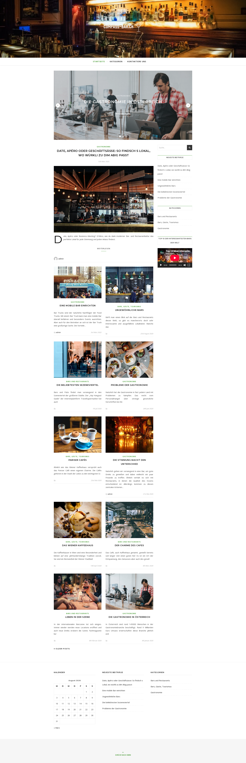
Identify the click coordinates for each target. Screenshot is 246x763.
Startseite (99, 61)
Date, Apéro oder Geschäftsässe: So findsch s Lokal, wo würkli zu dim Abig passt (174, 169)
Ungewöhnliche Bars (129, 310)
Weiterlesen (123, 114)
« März (57, 727)
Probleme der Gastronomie (129, 385)
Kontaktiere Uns (136, 61)
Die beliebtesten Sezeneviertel (78, 385)
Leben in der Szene (77, 617)
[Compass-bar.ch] (123, 27)
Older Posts (62, 649)
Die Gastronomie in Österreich (123, 101)
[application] (175, 258)
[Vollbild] (189, 265)
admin (61, 258)
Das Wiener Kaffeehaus (77, 545)
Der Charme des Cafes (129, 545)
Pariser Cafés (78, 460)
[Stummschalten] (184, 265)
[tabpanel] (123, 105)
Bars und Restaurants (77, 381)
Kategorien (116, 61)
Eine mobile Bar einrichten (78, 305)
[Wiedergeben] (161, 265)
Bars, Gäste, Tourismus (129, 306)
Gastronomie (123, 96)
